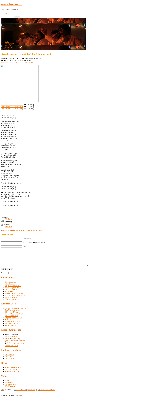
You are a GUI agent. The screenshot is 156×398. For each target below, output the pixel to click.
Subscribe (8, 47)
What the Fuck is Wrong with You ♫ (15, 345)
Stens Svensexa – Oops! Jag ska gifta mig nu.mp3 (17, 62)
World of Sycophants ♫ (13, 288)
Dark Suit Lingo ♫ (11, 282)
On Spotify (9, 356)
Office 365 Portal (11, 369)
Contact (7, 49)
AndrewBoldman (11, 340)
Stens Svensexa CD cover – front (12, 105)
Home (7, 42)
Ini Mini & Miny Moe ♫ (13, 321)
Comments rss (10, 223)
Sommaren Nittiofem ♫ (34, 230)
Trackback (8, 227)
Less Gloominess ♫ (11, 316)
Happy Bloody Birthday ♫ (14, 314)
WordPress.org (10, 386)
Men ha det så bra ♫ (12, 299)
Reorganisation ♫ (11, 297)
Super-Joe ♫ (9, 319)
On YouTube (9, 358)
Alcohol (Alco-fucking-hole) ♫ (15, 308)
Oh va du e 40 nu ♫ (11, 289)
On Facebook (9, 355)
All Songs (8, 45)
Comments (10, 384)
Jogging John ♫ (10, 325)
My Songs (8, 219)
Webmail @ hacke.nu (12, 371)
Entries (9, 382)
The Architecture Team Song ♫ (15, 293)
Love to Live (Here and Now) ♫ (16, 295)
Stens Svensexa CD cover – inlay (12, 109)
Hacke (7, 338)
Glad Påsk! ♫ (9, 284)
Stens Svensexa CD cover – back (12, 107)
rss (6, 13)
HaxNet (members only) (13, 367)
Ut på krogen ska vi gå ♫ (13, 318)
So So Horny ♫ (10, 291)
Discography (9, 44)
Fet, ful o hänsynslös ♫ (13, 286)
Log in (7, 380)
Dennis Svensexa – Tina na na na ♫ (14, 230)
